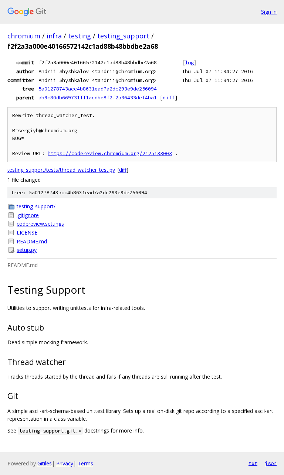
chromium (23, 35)
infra (54, 35)
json (271, 463)
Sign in (269, 11)
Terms (85, 463)
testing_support (123, 35)
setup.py (27, 249)
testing (79, 35)
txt (252, 463)
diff (169, 97)
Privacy (64, 463)
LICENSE (27, 232)
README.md (32, 241)
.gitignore (28, 215)
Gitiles (44, 463)
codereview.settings (40, 223)
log (189, 62)
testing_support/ (36, 206)
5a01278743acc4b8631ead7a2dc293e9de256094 (97, 88)
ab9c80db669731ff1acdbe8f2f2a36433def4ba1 (97, 97)
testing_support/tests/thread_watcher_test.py (61, 169)
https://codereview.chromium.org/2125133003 (110, 153)
